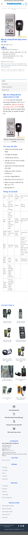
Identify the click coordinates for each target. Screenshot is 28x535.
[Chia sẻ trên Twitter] (8, 70)
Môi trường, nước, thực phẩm (15, 8)
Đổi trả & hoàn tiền (7, 497)
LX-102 (11, 63)
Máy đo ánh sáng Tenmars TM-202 (7, 322)
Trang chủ (4, 8)
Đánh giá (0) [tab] (5, 90)
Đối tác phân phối (6, 460)
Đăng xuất (5, 479)
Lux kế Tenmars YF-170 (7, 398)
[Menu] (2, 4)
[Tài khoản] (23, 4)
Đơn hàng (4, 467)
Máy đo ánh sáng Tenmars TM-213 (21, 322)
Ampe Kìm (5, 517)
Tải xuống (4, 470)
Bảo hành (4, 488)
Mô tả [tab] (3, 81)
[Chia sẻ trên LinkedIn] (20, 70)
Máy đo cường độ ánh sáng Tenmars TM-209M (21, 360)
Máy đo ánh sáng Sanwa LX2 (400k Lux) (7, 380)
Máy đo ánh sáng (10, 61)
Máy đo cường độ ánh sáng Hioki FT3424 (21, 341)
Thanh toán (5, 486)
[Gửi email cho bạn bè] (11, 70)
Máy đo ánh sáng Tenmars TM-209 (7, 341)
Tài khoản (4, 476)
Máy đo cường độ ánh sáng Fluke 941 (21, 398)
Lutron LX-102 (6, 63)
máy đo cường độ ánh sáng (20, 63)
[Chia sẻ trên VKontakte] (17, 70)
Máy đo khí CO (6, 514)
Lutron (11, 44)
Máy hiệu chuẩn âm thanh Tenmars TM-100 (7, 360)
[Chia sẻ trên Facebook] (5, 70)
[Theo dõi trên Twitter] (23, 526)
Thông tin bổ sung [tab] (7, 87)
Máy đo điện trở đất (7, 511)
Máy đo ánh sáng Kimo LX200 (20, 380)
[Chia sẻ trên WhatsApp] (2, 70)
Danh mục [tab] (5, 84)
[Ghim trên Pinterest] (14, 70)
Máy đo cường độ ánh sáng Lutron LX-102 (10, 65)
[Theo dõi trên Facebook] (18, 526)
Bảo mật (4, 491)
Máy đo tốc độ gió (6, 508)
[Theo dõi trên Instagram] (21, 526)
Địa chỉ (4, 473)
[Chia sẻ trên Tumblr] (23, 70)
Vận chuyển (5, 494)
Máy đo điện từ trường (8, 505)
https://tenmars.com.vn (9, 450)
